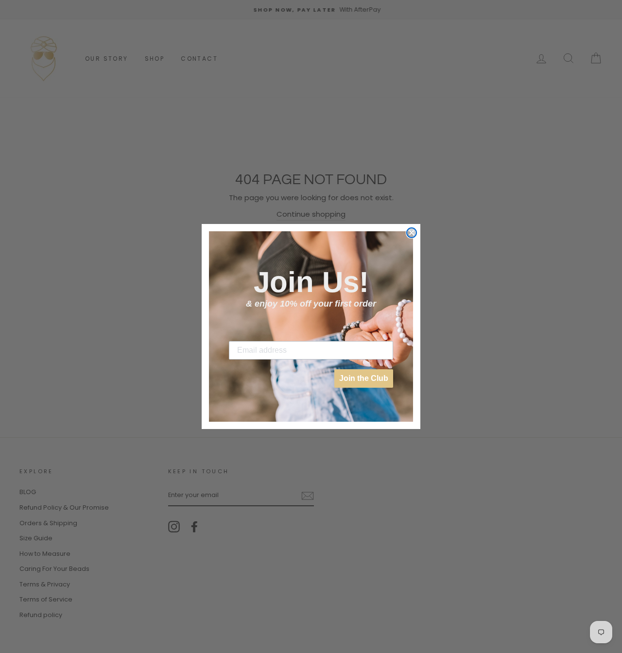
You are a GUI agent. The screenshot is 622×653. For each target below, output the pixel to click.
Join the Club (363, 378)
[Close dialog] (411, 233)
